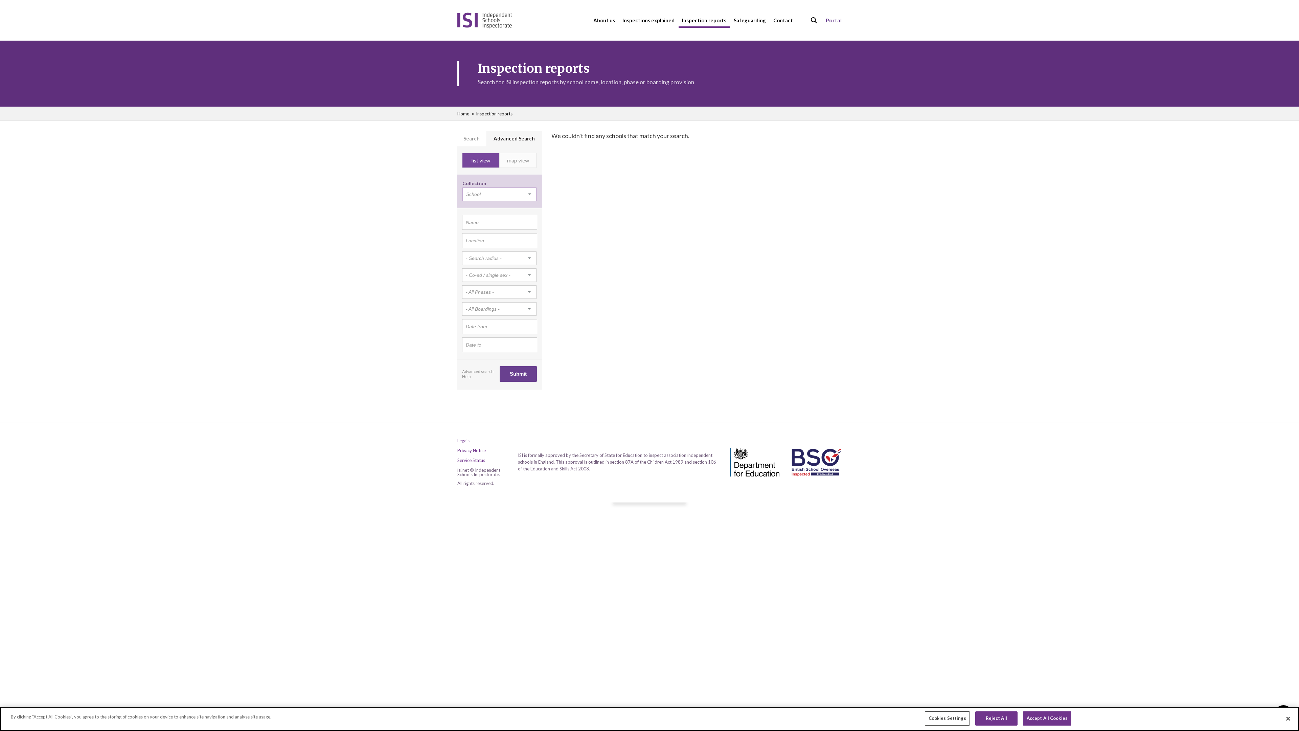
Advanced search (478, 371)
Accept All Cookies (1047, 718)
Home (463, 113)
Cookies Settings (947, 718)
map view (518, 160)
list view (480, 160)
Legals (463, 441)
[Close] (1288, 718)
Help (466, 376)
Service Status (471, 460)
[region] (649, 719)
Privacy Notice (471, 450)
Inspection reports (494, 113)
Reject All (996, 718)
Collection (474, 183)
